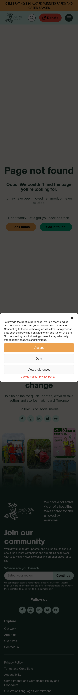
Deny (39, 358)
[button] (72, 318)
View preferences (39, 369)
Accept (39, 347)
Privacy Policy (47, 376)
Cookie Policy (29, 376)
